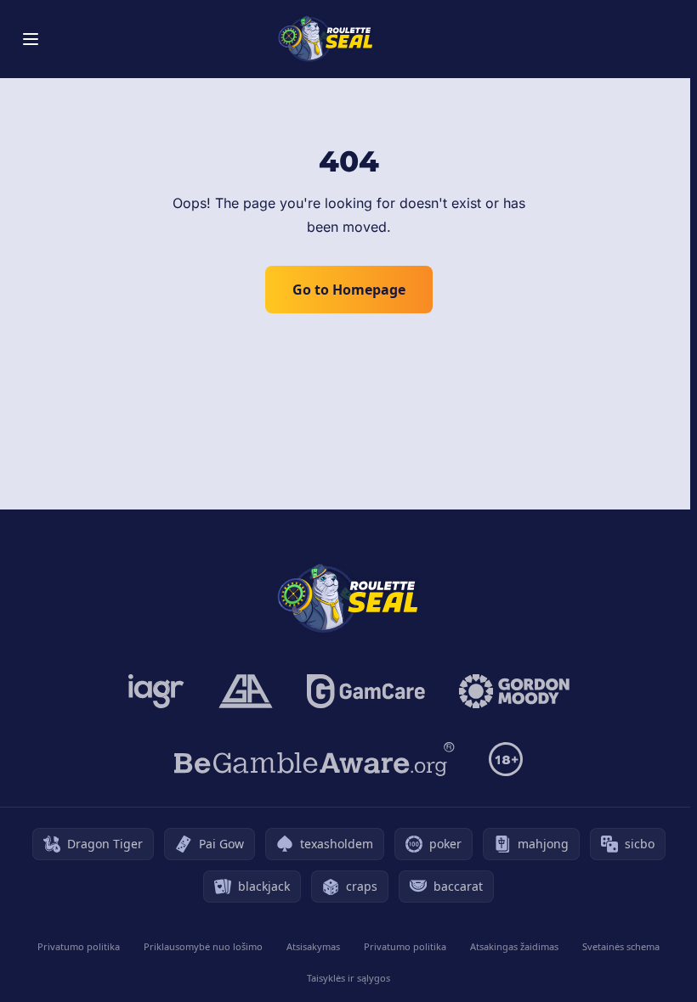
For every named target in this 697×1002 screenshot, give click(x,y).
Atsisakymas (313, 946)
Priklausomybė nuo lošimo (203, 946)
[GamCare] (366, 691)
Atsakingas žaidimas (514, 946)
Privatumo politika (78, 946)
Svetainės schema (621, 946)
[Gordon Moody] (514, 691)
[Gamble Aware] (314, 759)
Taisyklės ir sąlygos (348, 977)
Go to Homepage (348, 289)
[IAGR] (156, 691)
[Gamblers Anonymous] (245, 691)
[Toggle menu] (31, 39)
